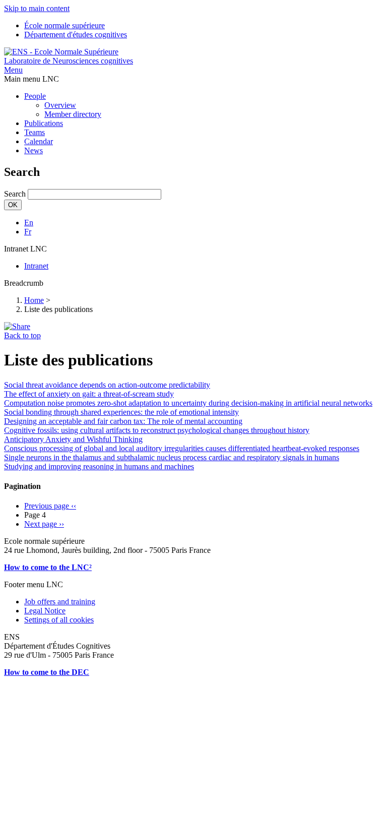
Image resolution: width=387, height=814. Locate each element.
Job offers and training (59, 601)
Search (15, 194)
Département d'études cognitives (75, 34)
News (33, 150)
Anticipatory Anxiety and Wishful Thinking (73, 439)
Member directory (72, 114)
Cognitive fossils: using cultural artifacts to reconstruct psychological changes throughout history (156, 430)
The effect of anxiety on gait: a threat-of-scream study (89, 394)
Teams (34, 132)
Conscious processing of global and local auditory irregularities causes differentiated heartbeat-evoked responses (181, 448)
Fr (27, 231)
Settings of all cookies (59, 619)
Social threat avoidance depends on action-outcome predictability (107, 385)
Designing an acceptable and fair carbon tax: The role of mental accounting (123, 421)
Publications (43, 123)
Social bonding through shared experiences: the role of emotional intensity (121, 412)
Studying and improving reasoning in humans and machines (99, 466)
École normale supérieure (64, 25)
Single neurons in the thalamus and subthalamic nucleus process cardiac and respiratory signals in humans (171, 457)
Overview (60, 105)
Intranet (36, 266)
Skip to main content (37, 8)
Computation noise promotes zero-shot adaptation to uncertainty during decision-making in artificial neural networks (188, 403)
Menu (13, 70)
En (28, 222)
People (35, 96)
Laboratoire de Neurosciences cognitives (68, 60)
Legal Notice (45, 610)
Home (34, 300)
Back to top (22, 335)
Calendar (38, 141)
